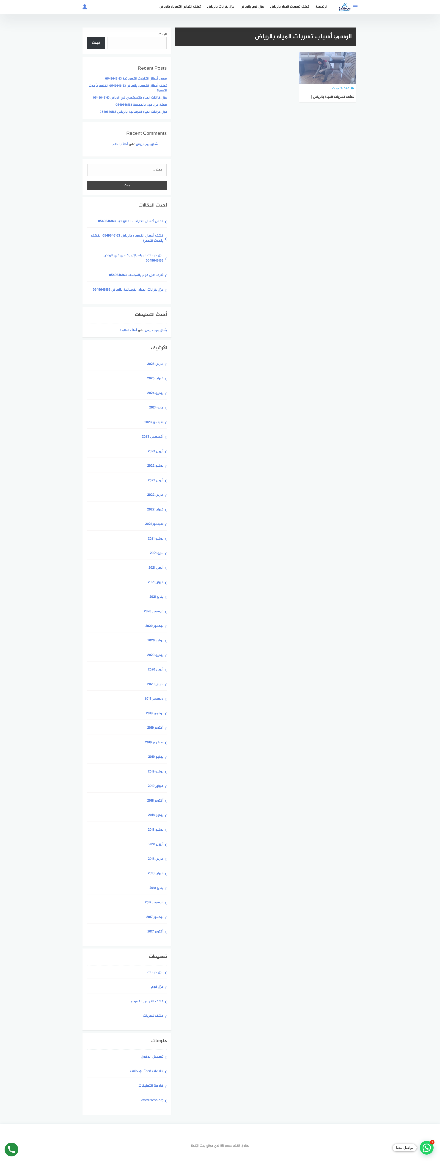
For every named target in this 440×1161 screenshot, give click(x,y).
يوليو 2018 (155, 815)
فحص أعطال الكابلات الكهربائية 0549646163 (136, 78)
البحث (163, 34)
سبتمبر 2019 (154, 742)
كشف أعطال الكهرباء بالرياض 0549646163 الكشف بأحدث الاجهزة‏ (128, 88)
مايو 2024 (156, 408)
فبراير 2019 (155, 786)
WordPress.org (152, 1100)
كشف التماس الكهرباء (147, 1001)
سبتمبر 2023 (153, 422)
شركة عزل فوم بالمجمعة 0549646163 (141, 105)
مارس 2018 (155, 859)
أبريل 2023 (155, 451)
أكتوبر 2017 (155, 932)
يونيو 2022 (155, 466)
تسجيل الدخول (152, 1057)
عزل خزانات (155, 972)
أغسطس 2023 (152, 437)
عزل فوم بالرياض (252, 6)
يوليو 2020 (155, 640)
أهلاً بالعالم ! (119, 144)
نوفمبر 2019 (154, 713)
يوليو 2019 (155, 757)
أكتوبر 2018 (155, 801)
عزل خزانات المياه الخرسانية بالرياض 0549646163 (133, 112)
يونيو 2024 (155, 393)
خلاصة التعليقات (150, 1086)
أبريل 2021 (155, 568)
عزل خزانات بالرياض (220, 6)
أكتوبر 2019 (155, 728)
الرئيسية (321, 6)
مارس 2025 (155, 364)
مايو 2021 (156, 553)
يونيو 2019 (155, 772)
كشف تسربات (153, 1016)
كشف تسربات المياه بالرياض (289, 6)
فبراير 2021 (155, 582)
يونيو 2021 (155, 539)
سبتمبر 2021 (154, 524)
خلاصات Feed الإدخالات (146, 1071)
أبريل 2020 (155, 670)
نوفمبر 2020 (154, 626)
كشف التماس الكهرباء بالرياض (180, 6)
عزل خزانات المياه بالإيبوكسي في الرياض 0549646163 (130, 97)
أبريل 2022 (155, 480)
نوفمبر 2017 (154, 917)
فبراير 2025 (155, 378)
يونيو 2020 (155, 655)
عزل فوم (157, 987)
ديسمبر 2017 (154, 902)
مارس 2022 (155, 495)
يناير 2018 (156, 888)
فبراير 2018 (155, 873)
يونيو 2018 (155, 830)
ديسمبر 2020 (153, 611)
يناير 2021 (156, 597)
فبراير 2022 (155, 510)
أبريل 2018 (155, 844)
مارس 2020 (155, 684)
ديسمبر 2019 (154, 699)
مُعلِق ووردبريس (147, 144)
